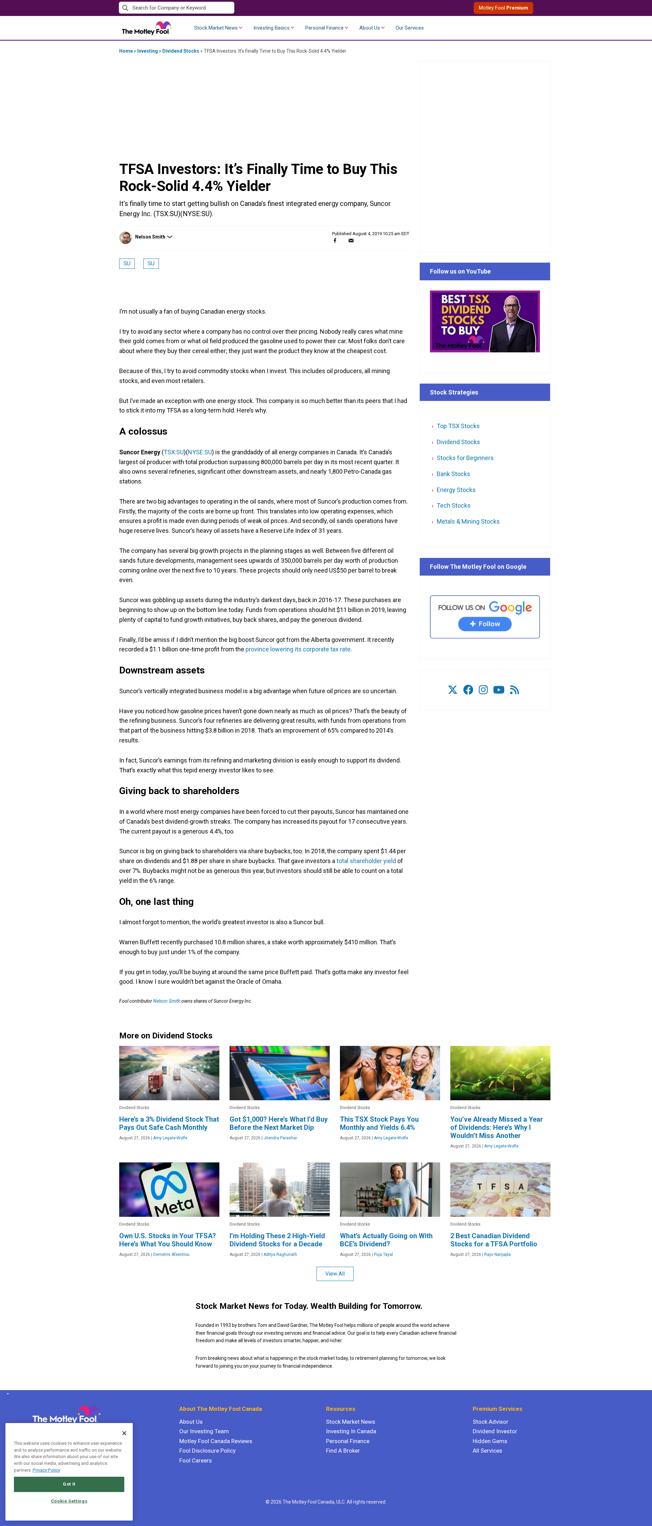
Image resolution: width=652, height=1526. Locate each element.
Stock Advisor (490, 1421)
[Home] (6, 1394)
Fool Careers (195, 1460)
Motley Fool (503, 8)
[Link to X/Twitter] (453, 690)
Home (126, 51)
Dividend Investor (495, 1431)
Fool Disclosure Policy (207, 1450)
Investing (147, 51)
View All (335, 1273)
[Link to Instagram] (483, 690)
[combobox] (222, 8)
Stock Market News (216, 28)
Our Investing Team (204, 1431)
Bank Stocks (453, 473)
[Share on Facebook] (335, 240)
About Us (369, 28)
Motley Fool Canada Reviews (215, 1441)
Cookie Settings (69, 1501)
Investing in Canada (351, 1431)
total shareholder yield (366, 860)
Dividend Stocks (180, 51)
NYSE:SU (200, 452)
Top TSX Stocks (458, 425)
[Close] (124, 1433)
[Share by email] (351, 240)
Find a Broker (343, 1450)
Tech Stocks (454, 505)
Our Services (410, 28)
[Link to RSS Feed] (514, 690)
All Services (487, 1450)
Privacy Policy (46, 1470)
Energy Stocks (456, 489)
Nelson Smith (150, 237)
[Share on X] (343, 240)
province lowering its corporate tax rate (298, 649)
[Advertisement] (264, 107)
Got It (69, 1484)
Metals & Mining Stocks (468, 521)
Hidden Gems (490, 1441)
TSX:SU (174, 452)
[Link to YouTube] (499, 690)
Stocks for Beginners (465, 457)
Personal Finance (324, 28)
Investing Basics (271, 28)
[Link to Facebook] (468, 690)
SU (127, 263)
